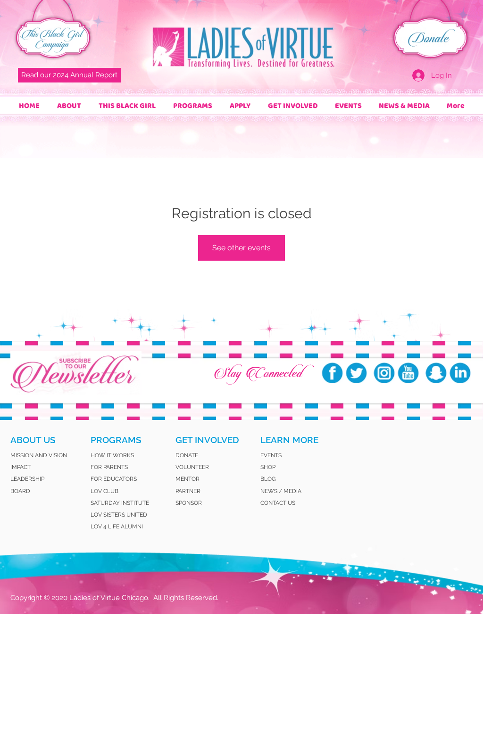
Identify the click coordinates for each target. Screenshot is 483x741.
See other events (241, 247)
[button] (69, 106)
